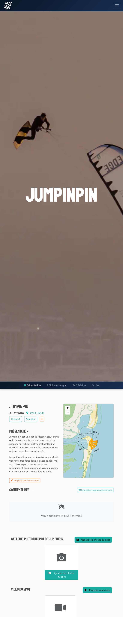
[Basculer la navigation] (117, 6)
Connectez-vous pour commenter (96, 490)
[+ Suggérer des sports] (42, 419)
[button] (88, 440)
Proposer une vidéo (99, 590)
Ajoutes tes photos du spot (95, 539)
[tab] (32, 385)
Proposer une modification (26, 480)
